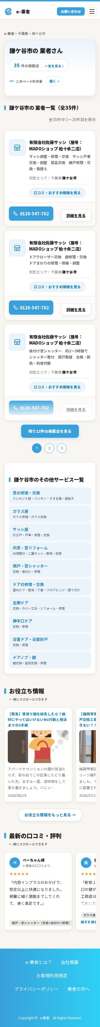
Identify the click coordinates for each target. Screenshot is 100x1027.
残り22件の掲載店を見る (50, 431)
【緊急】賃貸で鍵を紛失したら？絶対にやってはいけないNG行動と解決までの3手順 (37, 719)
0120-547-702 (34, 214)
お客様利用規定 (52, 975)
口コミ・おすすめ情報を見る (57, 192)
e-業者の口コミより (36, 865)
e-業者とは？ (39, 962)
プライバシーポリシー (36, 988)
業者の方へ (79, 988)
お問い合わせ (71, 11)
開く (52, 81)
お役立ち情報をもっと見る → (50, 814)
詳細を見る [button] (76, 215)
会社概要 (70, 962)
